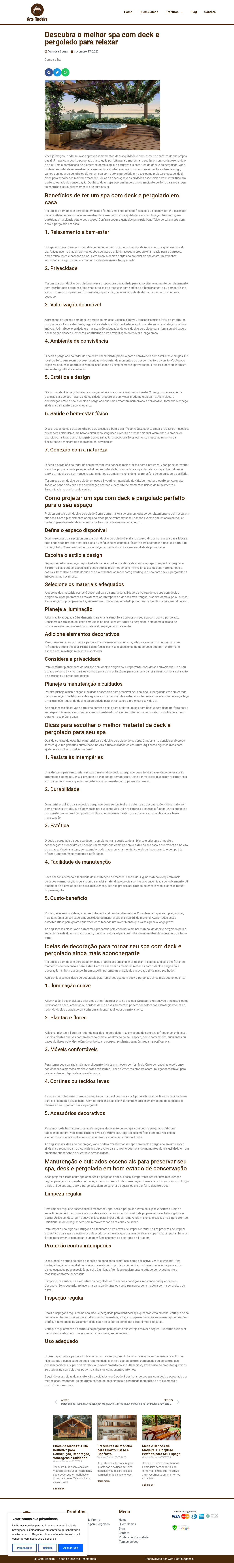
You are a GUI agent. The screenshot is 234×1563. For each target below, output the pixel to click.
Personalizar (24, 1547)
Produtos (172, 12)
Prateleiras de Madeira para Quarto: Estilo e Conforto (114, 1450)
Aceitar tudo (70, 1547)
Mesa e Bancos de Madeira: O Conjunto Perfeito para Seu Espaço (161, 1450)
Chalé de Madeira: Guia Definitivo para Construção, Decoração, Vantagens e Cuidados (71, 1452)
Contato (210, 12)
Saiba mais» (59, 1488)
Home (128, 12)
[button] (49, 72)
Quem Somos (148, 12)
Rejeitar (47, 1547)
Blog (194, 12)
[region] (47, 1534)
